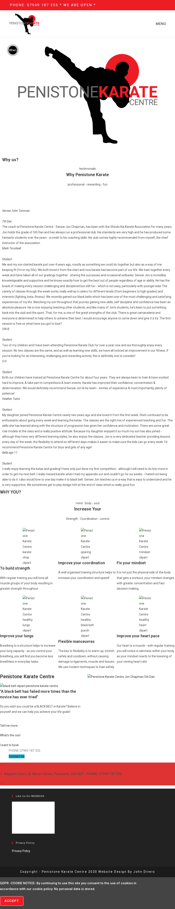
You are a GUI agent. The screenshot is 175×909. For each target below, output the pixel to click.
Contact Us (17, 756)
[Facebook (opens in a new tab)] (158, 5)
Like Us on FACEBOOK (30, 796)
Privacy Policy (21, 851)
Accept (11, 901)
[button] (6, 348)
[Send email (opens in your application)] (163, 5)
